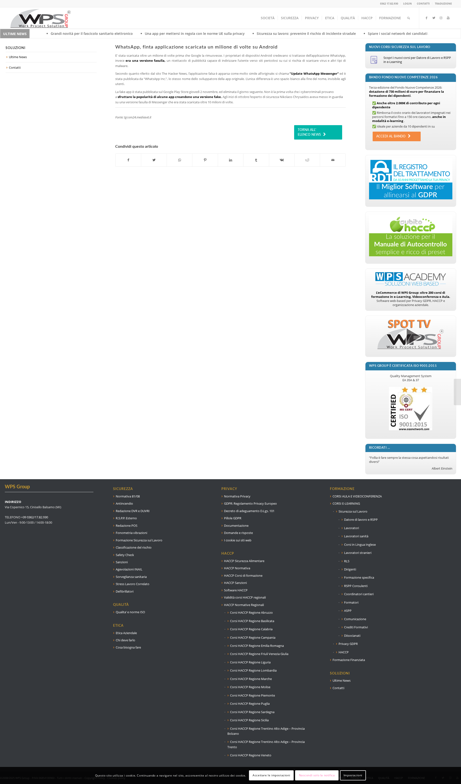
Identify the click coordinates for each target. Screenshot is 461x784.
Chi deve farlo (125, 640)
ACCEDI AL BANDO (391, 136)
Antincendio (124, 503)
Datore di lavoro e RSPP (361, 519)
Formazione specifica (359, 577)
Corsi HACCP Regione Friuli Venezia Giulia (259, 654)
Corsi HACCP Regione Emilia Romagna (257, 645)
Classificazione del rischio (134, 547)
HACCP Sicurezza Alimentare (244, 561)
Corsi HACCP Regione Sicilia (249, 720)
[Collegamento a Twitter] (433, 17)
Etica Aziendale (126, 633)
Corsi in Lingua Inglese (360, 544)
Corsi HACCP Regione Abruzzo (251, 612)
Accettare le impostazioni (271, 775)
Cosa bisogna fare (128, 647)
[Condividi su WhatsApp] (179, 160)
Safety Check (125, 555)
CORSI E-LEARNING (346, 503)
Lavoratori (351, 528)
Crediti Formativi (356, 627)
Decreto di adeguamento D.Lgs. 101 (249, 511)
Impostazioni (353, 775)
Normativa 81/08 (128, 496)
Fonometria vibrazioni (131, 533)
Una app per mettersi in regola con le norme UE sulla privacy (140, 33)
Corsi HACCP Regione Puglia (250, 703)
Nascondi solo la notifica (317, 775)
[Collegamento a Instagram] (441, 17)
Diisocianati (352, 635)
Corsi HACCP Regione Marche (251, 679)
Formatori (351, 602)
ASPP (348, 610)
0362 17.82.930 (389, 3)
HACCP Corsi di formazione (243, 575)
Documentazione (236, 525)
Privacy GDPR (348, 644)
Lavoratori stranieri (357, 553)
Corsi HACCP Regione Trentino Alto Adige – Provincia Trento (266, 744)
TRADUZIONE (443, 3)
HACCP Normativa (237, 568)
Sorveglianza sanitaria (131, 577)
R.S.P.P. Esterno (126, 518)
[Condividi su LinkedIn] (230, 160)
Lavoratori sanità (356, 536)
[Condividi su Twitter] (153, 160)
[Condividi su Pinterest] (205, 160)
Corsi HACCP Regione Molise (250, 687)
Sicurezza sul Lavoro (353, 511)
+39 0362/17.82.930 (34, 517)
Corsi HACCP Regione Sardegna (252, 712)
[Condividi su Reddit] (307, 160)
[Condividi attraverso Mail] (333, 160)
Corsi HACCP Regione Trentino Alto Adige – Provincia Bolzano (266, 731)
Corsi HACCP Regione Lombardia (253, 670)
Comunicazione (355, 619)
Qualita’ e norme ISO (130, 612)
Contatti (15, 67)
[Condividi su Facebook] (128, 160)
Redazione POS (126, 525)
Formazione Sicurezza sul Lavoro (139, 540)
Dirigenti (350, 569)
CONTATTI (423, 3)
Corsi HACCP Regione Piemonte (252, 695)
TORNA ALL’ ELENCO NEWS (309, 132)
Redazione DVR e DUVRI (133, 511)
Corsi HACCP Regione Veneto (250, 755)
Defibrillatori (124, 591)
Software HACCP (236, 590)
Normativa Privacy (237, 496)
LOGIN (407, 3)
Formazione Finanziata (349, 660)
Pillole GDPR (232, 518)
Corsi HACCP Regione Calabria (251, 629)
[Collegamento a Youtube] (448, 17)
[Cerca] (408, 18)
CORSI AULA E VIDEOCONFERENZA (357, 496)
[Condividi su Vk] (281, 160)
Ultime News (18, 57)
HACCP (344, 652)
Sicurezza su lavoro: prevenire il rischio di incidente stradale (251, 33)
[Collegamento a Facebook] (426, 17)
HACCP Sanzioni (235, 583)
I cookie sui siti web (237, 540)
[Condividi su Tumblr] (256, 160)
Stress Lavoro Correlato (132, 584)
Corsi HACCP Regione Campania (252, 637)
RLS (346, 561)
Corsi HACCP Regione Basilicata (252, 621)
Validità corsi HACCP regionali (245, 597)
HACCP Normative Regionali (244, 605)
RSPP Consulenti (356, 586)
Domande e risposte (238, 533)
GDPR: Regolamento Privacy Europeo (250, 503)
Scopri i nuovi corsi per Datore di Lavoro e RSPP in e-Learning (417, 59)
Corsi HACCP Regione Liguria (250, 662)
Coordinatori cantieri (359, 594)
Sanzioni (122, 562)
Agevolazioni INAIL (129, 569)
